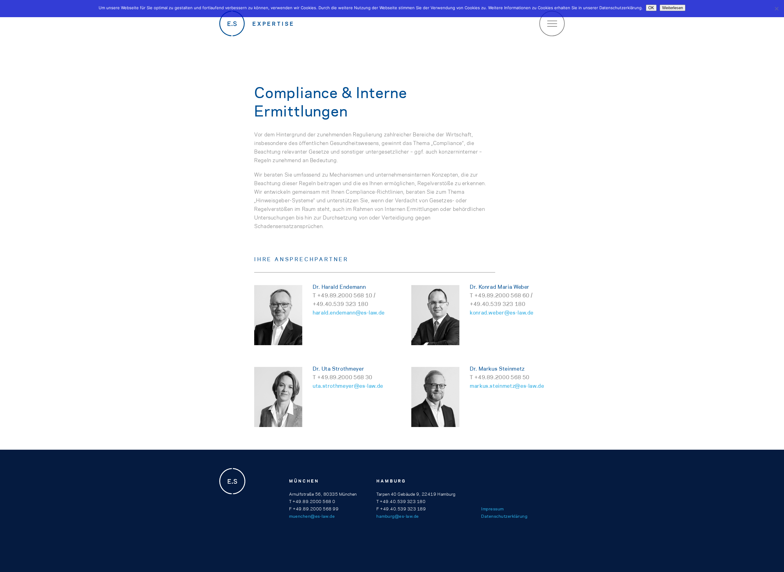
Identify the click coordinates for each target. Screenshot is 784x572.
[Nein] (776, 9)
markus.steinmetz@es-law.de (507, 386)
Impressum (492, 509)
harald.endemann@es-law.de (349, 312)
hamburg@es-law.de (397, 516)
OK (651, 8)
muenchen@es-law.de (312, 516)
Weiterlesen (672, 8)
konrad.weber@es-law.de (501, 312)
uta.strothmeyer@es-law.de (348, 386)
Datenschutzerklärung (504, 516)
